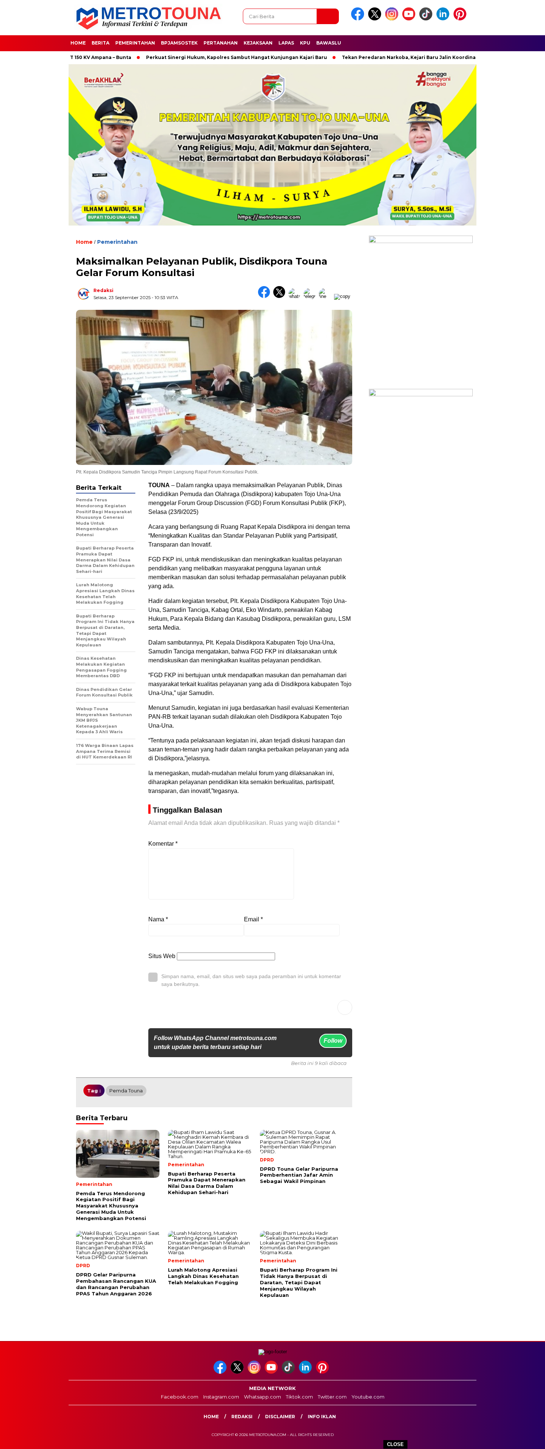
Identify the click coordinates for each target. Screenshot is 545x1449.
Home (78, 43)
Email (253, 919)
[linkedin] (444, 19)
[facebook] (359, 19)
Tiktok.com (299, 1397)
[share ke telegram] (311, 296)
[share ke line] (326, 296)
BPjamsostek (179, 43)
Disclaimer (280, 1416)
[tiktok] (427, 19)
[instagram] (393, 19)
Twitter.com (332, 1397)
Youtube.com (367, 1397)
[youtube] (410, 19)
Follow (333, 1040)
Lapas (286, 43)
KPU (305, 43)
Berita (100, 43)
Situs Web (161, 956)
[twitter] (376, 19)
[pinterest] (461, 19)
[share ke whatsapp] (296, 296)
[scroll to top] (522, 1437)
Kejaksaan (258, 43)
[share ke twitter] (280, 296)
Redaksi (103, 290)
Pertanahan (221, 43)
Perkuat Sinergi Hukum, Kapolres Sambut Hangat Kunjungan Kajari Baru (202, 57)
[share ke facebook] (265, 296)
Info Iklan (322, 1416)
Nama (158, 919)
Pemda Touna (126, 1091)
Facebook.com (179, 1397)
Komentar (163, 843)
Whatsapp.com (262, 1397)
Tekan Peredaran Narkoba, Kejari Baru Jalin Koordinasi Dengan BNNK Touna (403, 57)
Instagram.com (221, 1397)
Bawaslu (328, 43)
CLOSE (395, 1444)
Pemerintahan (135, 43)
